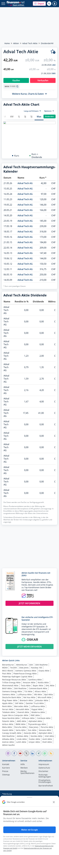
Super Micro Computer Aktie (15, 715)
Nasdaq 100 (36, 667)
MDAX (5, 667)
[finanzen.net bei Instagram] (8, 753)
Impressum (44, 764)
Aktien (16, 43)
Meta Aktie (7, 727)
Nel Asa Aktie (29, 697)
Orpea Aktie (43, 670)
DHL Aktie (50, 685)
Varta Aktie (21, 730)
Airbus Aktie (7, 724)
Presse (5, 771)
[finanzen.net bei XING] (38, 753)
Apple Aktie (7, 703)
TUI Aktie (28, 691)
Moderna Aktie (38, 712)
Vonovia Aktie (45, 730)
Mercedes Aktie (21, 706)
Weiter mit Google (29, 830)
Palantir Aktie (8, 721)
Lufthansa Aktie (24, 694)
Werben (24, 768)
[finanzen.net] (16, 2)
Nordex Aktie (36, 736)
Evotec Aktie (34, 739)
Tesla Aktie (26, 685)
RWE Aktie (35, 715)
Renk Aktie (7, 706)
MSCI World (7, 670)
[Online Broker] (16, 5)
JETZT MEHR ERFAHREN (29, 646)
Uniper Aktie (34, 742)
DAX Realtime (41, 664)
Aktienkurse (21, 664)
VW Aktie (38, 694)
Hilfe (22, 764)
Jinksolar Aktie (41, 700)
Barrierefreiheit (46, 786)
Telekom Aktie (8, 712)
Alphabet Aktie (35, 721)
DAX (31, 664)
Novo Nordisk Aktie (11, 718)
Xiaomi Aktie (7, 730)
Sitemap (6, 775)
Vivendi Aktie (23, 712)
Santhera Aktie (35, 679)
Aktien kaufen (8, 745)
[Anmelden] (54, 3)
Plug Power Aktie (9, 700)
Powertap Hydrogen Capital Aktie (17, 676)
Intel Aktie (49, 736)
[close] (54, 802)
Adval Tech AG (25, 183)
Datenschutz (44, 768)
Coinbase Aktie (43, 718)
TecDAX (13, 667)
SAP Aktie (19, 703)
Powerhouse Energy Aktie (25, 673)
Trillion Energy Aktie (11, 682)
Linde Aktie (22, 739)
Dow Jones (24, 667)
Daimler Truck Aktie (35, 703)
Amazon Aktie (29, 682)
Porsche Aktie (20, 727)
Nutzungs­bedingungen (45, 776)
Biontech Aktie (26, 700)
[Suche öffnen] (49, 3)
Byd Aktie (48, 694)
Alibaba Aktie (8, 739)
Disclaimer (43, 771)
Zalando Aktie (30, 733)
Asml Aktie (47, 739)
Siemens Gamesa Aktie (25, 670)
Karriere (6, 768)
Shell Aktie (47, 742)
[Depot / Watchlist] (53, 51)
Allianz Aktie (40, 691)
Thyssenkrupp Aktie (37, 724)
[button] (39, 3)
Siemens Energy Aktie (12, 691)
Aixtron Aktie (8, 742)
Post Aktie (6, 673)
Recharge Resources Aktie (14, 679)
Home (7, 43)
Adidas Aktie (22, 736)
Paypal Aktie (37, 709)
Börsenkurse (8, 664)
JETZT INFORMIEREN (29, 603)
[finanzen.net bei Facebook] (14, 753)
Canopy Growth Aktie (11, 733)
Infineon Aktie (28, 718)
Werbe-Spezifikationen (27, 772)
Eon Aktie (32, 730)
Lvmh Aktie (21, 742)
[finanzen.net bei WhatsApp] (44, 753)
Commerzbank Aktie (38, 688)
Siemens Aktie (8, 694)
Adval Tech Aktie (29, 43)
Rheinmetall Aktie (10, 685)
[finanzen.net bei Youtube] (20, 753)
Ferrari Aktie (7, 709)
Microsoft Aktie (44, 697)
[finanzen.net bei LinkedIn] (32, 753)
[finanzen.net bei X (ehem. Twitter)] (26, 753)
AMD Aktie (21, 721)
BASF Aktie (7, 688)
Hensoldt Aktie (22, 709)
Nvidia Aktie (43, 682)
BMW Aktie (21, 724)
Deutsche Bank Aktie (11, 697)
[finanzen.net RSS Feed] (51, 753)
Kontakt (5, 764)
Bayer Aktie (38, 685)
